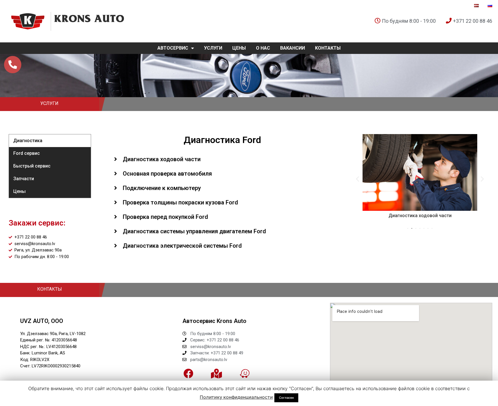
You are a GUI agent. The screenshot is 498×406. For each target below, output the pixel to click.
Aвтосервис (172, 48)
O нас (263, 48)
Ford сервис (26, 153)
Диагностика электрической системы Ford (182, 245)
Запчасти (23, 178)
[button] (357, 178)
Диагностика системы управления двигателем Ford (194, 231)
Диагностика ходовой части (162, 159)
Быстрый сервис (31, 166)
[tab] (222, 159)
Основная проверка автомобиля (167, 173)
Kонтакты (328, 48)
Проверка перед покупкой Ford (165, 216)
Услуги (213, 48)
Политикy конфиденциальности (236, 397)
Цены (239, 48)
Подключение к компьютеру (162, 188)
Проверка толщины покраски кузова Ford (180, 202)
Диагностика (27, 140)
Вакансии (292, 48)
